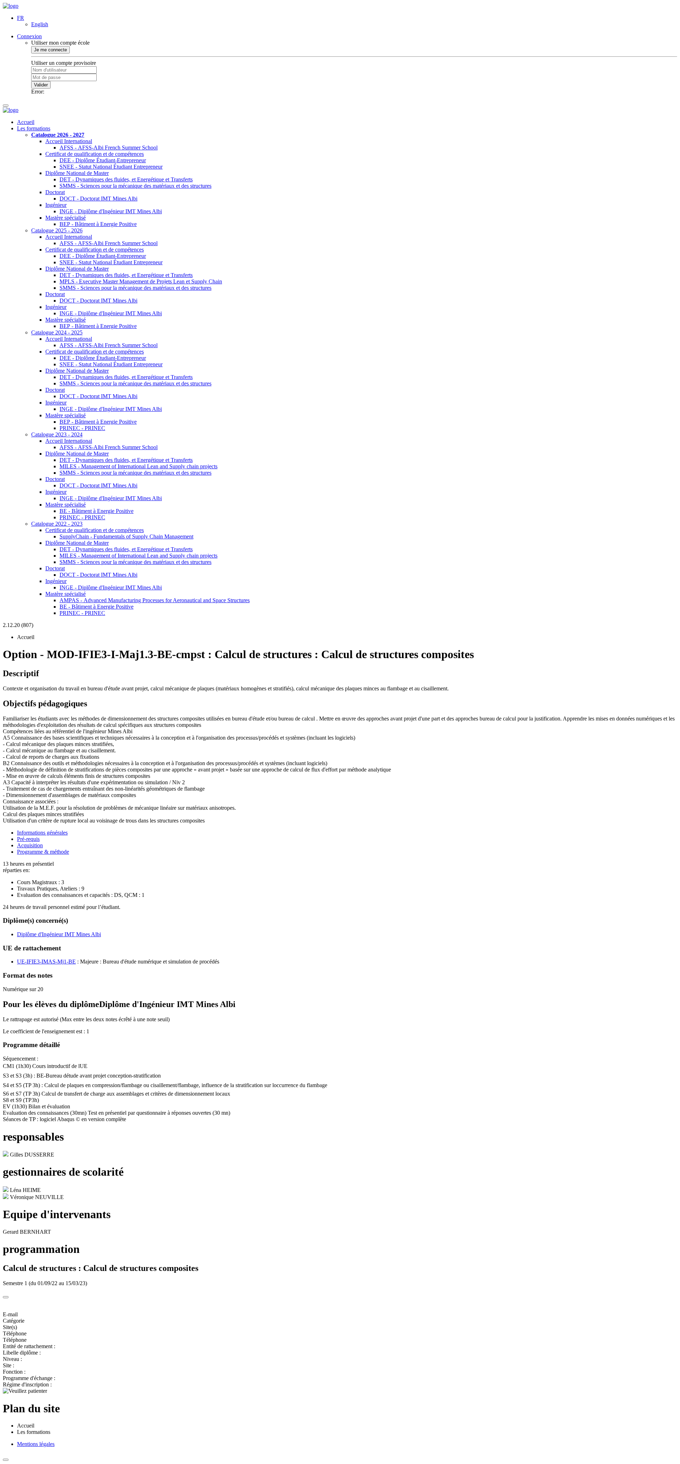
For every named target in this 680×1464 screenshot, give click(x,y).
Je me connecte (50, 49)
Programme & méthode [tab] (43, 852)
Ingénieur (56, 205)
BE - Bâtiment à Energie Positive (97, 511)
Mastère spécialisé (65, 218)
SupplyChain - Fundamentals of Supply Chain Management (126, 536)
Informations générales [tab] (42, 833)
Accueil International (68, 141)
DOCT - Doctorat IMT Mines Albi (98, 199)
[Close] (5, 1297)
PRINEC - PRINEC (82, 428)
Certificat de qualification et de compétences (94, 154)
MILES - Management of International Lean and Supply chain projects (138, 466)
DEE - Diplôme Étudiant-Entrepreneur (103, 160)
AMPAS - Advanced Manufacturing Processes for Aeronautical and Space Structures (155, 600)
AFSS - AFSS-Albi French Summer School (109, 148)
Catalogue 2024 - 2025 (57, 332)
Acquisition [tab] (30, 845)
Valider (41, 84)
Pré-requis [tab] (28, 839)
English (39, 24)
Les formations (33, 128)
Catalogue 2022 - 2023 (57, 524)
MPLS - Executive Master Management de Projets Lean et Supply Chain (141, 281)
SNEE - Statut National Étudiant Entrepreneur (111, 167)
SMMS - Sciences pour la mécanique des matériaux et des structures (135, 186)
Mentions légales (36, 1444)
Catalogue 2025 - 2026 (57, 230)
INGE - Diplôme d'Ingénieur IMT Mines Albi (111, 211)
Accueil (25, 122)
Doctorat (55, 192)
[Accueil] (10, 6)
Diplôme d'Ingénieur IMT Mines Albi (59, 934)
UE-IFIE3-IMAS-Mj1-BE (46, 962)
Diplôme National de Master (77, 173)
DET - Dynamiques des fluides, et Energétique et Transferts (126, 179)
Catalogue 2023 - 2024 (57, 434)
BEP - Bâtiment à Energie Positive (98, 224)
